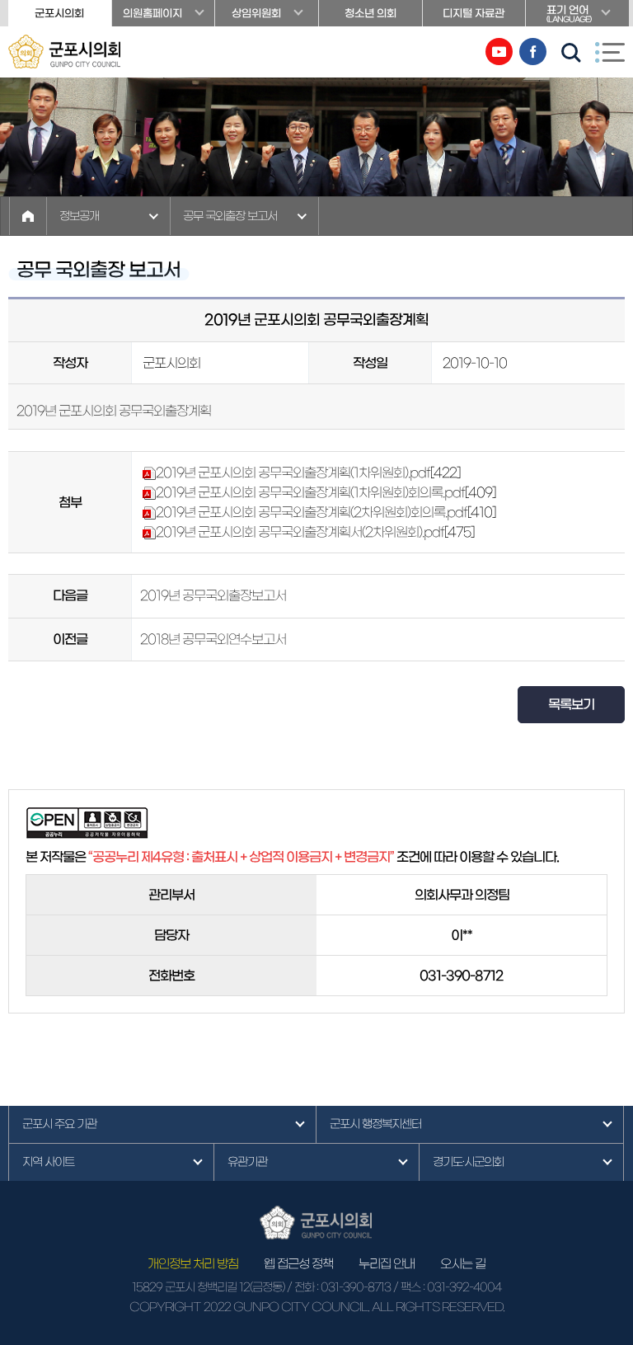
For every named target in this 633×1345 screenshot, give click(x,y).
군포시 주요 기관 (59, 1124)
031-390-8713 (356, 1287)
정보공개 (79, 216)
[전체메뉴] (610, 52)
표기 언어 (568, 14)
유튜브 (499, 51)
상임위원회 (256, 13)
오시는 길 (462, 1264)
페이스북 (532, 51)
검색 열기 (571, 52)
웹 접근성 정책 (298, 1264)
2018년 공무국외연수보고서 (213, 639)
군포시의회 (59, 13)
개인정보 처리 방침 (193, 1264)
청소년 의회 (370, 13)
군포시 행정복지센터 (375, 1124)
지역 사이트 (48, 1162)
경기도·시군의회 (468, 1162)
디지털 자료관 (473, 13)
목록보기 (571, 704)
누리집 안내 (387, 1264)
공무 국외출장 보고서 (230, 216)
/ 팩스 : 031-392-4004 (447, 1287)
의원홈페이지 (152, 13)
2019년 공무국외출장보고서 (213, 595)
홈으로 (28, 216)
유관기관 (247, 1162)
